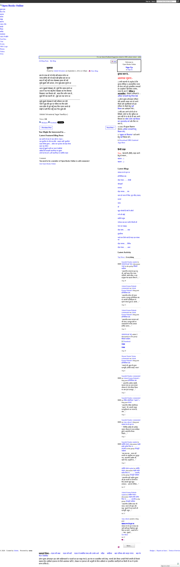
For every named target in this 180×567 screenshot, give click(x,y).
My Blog (53, 61)
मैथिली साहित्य (126, 339)
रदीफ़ (102, 553)
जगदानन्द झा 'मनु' (127, 334)
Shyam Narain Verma (129, 356)
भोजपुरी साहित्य (134, 475)
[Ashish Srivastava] (42, 72)
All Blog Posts (43, 61)
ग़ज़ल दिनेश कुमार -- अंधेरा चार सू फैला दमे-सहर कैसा (55, 144)
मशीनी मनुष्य (121, 218)
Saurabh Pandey (127, 262)
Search (178, 1)
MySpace (44, 123)
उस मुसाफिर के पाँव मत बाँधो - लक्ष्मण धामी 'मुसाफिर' (54, 141)
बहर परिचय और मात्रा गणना (124, 553)
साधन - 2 (121, 162)
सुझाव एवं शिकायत (126, 135)
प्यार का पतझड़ (122, 226)
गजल (123, 266)
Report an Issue (162, 550)
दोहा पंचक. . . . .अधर (124, 247)
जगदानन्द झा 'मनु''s (127, 264)
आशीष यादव (125, 468)
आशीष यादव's (126, 444)
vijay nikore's (128, 422)
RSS (119, 547)
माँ (118, 207)
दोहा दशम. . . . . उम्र (124, 230)
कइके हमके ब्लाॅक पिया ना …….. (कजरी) (131, 446)
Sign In (153, 1)
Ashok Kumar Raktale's (131, 378)
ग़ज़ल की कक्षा (55, 553)
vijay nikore (125, 519)
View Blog (94, 71)
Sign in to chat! (165, 565)
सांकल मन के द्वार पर (124, 172)
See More (125, 535)
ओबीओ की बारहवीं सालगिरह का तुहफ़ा (50, 151)
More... (129, 546)
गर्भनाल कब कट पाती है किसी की (127, 222)
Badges (152, 550)
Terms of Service (174, 550)
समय (119, 203)
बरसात (120, 188)
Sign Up (148, 1)
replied (135, 262)
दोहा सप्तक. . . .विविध (124, 243)
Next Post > (111, 127)
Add (114, 61)
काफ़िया (109, 553)
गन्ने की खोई (121, 214)
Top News (121, 257)
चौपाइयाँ (120, 184)
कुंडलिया (120, 234)
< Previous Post (46, 127)
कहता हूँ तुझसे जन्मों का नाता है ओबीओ (50, 148)
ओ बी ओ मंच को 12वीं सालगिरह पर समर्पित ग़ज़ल (53, 153)
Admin (16, 550)
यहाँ (121, 137)
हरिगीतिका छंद (122, 176)
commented (125, 288)
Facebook (53, 123)
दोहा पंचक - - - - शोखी (124, 180)
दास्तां (119, 199)
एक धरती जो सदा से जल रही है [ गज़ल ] (51, 139)
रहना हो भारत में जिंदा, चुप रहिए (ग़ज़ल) (129, 195)
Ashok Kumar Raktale (129, 286)
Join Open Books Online (47, 164)
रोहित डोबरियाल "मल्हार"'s (131, 400)
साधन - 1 (121, 159)
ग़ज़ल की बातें (67, 553)
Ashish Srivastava (59, 71)
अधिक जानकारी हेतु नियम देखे (128, 96)
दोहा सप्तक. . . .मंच (123, 191)
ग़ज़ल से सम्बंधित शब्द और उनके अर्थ (86, 553)
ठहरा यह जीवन (43, 146)
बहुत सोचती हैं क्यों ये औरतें (125, 211)
